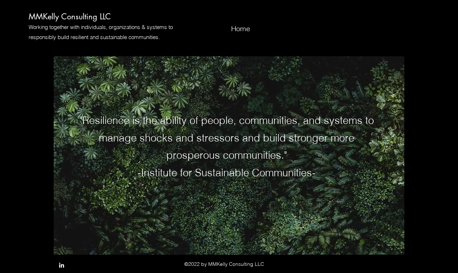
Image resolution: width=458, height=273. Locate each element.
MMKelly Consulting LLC (70, 16)
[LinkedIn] (61, 265)
